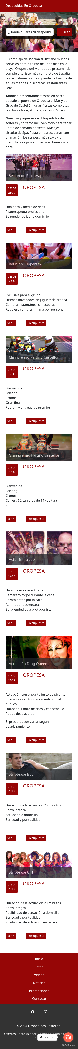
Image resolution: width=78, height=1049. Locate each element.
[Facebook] (32, 1011)
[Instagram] (45, 1011)
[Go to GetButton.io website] (68, 1045)
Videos (39, 975)
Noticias (39, 983)
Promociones (39, 991)
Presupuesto (35, 230)
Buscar (64, 32)
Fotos (39, 967)
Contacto (39, 999)
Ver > (10, 230)
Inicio (39, 959)
